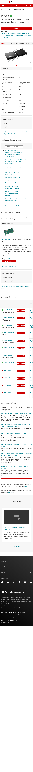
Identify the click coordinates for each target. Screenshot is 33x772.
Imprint (14, 617)
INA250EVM (6, 240)
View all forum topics (16, 480)
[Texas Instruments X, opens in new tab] (14, 583)
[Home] (16, 2)
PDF (7, 37)
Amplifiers (8, 9)
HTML (11, 37)
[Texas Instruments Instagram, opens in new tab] (2, 583)
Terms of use (13, 614)
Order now (16, 28)
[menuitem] (12, 5)
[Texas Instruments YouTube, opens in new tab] (31, 583)
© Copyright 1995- (7, 620)
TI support (10, 492)
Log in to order (9, 261)
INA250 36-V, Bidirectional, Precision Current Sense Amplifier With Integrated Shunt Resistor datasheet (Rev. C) (17, 35)
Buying (3, 572)
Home (2, 9)
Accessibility (4, 612)
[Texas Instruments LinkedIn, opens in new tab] (19, 583)
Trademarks (21, 614)
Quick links (4, 567)
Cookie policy (12, 612)
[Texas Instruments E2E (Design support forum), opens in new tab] (25, 583)
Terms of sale (4, 614)
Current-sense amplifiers (19, 9)
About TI (3, 561)
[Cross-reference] (16, 5)
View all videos (16, 546)
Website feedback (5, 617)
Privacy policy (21, 612)
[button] (3, 5)
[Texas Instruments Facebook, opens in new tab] (8, 583)
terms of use (27, 486)
